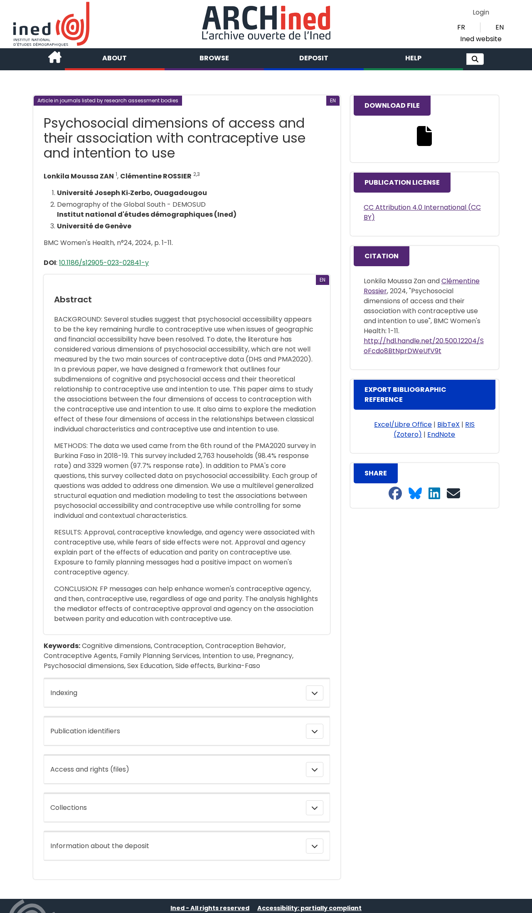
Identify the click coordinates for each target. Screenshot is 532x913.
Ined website (481, 39)
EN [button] (499, 27)
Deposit (313, 58)
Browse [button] (214, 58)
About (114, 58)
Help (413, 58)
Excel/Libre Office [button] (403, 424)
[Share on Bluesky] (415, 494)
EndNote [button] (441, 434)
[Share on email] (453, 494)
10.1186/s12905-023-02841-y (104, 262)
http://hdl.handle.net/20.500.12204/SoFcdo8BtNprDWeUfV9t (424, 346)
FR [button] (461, 27)
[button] (475, 59)
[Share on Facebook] (395, 494)
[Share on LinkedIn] (434, 494)
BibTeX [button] (448, 424)
